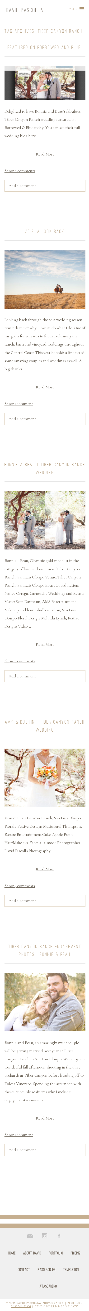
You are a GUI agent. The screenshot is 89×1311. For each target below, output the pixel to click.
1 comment (19, 403)
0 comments (20, 170)
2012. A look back (45, 231)
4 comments (20, 885)
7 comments (20, 661)
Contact (24, 1269)
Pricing (76, 1253)
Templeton (71, 1269)
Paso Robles (47, 1269)
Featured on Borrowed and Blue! (45, 47)
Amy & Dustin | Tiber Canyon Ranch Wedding (45, 726)
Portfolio (56, 1253)
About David (32, 1253)
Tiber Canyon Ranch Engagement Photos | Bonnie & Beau (45, 950)
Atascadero (48, 1286)
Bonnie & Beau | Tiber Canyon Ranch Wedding (45, 468)
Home (12, 1253)
